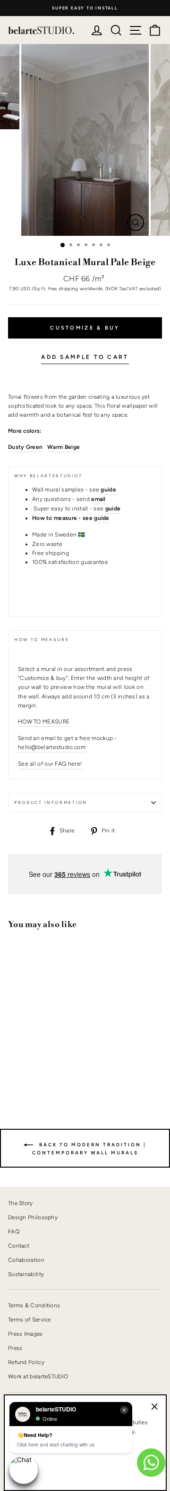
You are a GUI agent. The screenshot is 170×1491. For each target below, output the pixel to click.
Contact (18, 1245)
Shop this (31, 1065)
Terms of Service (29, 1319)
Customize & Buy (85, 328)
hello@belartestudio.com (51, 747)
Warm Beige (63, 447)
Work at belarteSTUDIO (38, 1376)
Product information (50, 802)
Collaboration (26, 1260)
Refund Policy (26, 1362)
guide (102, 518)
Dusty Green (25, 447)
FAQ (13, 1231)
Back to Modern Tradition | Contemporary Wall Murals (89, 1148)
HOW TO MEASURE (43, 721)
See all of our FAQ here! (50, 763)
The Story (20, 1203)
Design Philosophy (33, 1217)
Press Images (25, 1333)
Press (15, 1348)
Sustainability (26, 1274)
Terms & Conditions (34, 1305)
